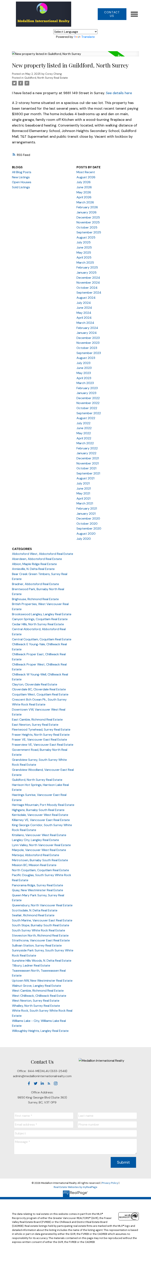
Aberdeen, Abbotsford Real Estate (37, 559)
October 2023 (86, 348)
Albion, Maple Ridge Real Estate (34, 564)
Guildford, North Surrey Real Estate (46, 77)
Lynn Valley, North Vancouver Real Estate (41, 845)
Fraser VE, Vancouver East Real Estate (39, 739)
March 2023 (85, 383)
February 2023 (87, 388)
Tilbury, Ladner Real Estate (31, 965)
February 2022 (87, 448)
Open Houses (21, 182)
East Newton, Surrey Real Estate (35, 725)
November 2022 (87, 403)
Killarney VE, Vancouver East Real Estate (41, 820)
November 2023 (87, 343)
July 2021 (83, 483)
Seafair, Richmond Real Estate (33, 915)
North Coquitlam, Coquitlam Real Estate (40, 870)
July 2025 (83, 242)
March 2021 (84, 503)
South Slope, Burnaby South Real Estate (40, 925)
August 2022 (85, 418)
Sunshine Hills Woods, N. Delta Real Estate (41, 960)
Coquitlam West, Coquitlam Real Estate (40, 694)
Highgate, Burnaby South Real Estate (38, 810)
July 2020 (83, 539)
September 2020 (88, 528)
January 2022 (86, 453)
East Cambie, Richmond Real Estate (37, 719)
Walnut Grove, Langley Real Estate (36, 986)
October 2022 (86, 408)
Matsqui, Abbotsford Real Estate (35, 855)
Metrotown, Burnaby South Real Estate (40, 860)
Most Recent (85, 172)
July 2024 (83, 303)
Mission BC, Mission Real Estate (34, 865)
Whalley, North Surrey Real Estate (36, 1006)
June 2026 (84, 187)
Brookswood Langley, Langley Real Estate (41, 614)
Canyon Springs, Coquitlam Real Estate (40, 619)
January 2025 (86, 272)
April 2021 (83, 498)
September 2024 (88, 292)
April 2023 (83, 378)
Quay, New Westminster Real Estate (37, 890)
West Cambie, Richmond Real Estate (38, 990)
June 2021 (83, 488)
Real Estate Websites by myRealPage (75, 1187)
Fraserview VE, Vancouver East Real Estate (42, 745)
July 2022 (83, 423)
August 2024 (86, 298)
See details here (119, 93)
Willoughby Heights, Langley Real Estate (40, 1031)
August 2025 (85, 237)
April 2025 (83, 257)
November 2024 (88, 282)
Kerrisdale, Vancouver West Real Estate (40, 815)
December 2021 (87, 458)
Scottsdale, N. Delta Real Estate (34, 910)
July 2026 (83, 182)
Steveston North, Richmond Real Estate (40, 935)
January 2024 (86, 333)
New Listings (21, 177)
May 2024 (83, 313)
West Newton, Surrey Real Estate (35, 1000)
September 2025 (88, 232)
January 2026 (86, 212)
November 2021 (87, 463)
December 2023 (88, 338)
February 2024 (87, 328)
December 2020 (88, 518)
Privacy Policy (110, 1183)
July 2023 (83, 363)
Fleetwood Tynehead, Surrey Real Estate (41, 729)
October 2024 (87, 288)
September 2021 (88, 473)
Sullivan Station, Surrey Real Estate (37, 945)
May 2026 (83, 192)
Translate (88, 37)
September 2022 (88, 413)
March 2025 (85, 262)
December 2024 (88, 278)
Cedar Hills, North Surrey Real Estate (38, 624)
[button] (112, 14)
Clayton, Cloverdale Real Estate (34, 684)
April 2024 (84, 318)
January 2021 (86, 514)
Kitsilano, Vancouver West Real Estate (39, 835)
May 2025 (83, 252)
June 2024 (84, 308)
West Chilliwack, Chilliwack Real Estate (39, 996)
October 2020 (87, 524)
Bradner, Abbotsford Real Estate (35, 584)
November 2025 (88, 222)
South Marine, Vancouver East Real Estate (42, 920)
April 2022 (83, 438)
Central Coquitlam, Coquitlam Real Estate (41, 639)
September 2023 (88, 353)
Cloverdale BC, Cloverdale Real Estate (39, 689)
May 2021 (83, 493)
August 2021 (85, 478)
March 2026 (85, 202)
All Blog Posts (21, 172)
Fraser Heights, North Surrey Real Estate (41, 735)
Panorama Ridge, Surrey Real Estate (37, 885)
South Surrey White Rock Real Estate (38, 930)
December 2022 (88, 398)
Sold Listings (21, 187)
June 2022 (84, 428)
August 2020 (86, 534)
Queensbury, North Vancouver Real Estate (42, 905)
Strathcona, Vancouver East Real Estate (41, 940)
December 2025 (88, 217)
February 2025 (87, 267)
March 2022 (85, 443)
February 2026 (87, 207)
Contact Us (112, 14)
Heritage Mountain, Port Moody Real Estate (43, 805)
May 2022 (83, 433)
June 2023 (84, 368)
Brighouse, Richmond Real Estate (35, 599)
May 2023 (83, 373)
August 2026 (85, 177)
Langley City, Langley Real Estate (35, 840)
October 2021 (86, 468)
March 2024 (85, 323)
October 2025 (86, 227)
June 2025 (84, 247)
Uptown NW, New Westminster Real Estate (42, 980)
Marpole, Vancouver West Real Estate (39, 850)
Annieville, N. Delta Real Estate (33, 569)
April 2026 (83, 197)
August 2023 (85, 358)
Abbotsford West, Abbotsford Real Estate (42, 554)
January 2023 (86, 393)
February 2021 (86, 508)
